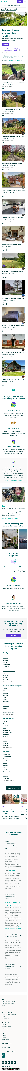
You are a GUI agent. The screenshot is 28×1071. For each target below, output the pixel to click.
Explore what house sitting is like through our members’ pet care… (10, 817)
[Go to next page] (16, 390)
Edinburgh (5, 693)
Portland (5, 726)
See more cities (7, 747)
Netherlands (6, 778)
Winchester (6, 706)
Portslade (5, 679)
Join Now (20, 1)
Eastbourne (6, 660)
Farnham (5, 710)
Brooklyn (5, 745)
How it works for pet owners (8, 1001)
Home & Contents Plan (7, 1012)
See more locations (8, 682)
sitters (3, 806)
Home (3, 49)
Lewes (4, 656)
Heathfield (6, 666)
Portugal (5, 776)
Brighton (5, 695)
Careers (3, 1031)
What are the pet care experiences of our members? (9, 811)
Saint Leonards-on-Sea (9, 671)
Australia (5, 758)
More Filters (13, 9)
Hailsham (5, 669)
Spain (4, 767)
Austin (4, 728)
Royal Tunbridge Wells (8, 712)
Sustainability (5, 1028)
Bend (4, 739)
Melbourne (6, 734)
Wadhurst (5, 675)
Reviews (3, 1016)
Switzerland (6, 774)
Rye (4, 673)
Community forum (6, 1026)
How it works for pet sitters (8, 1003)
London (5, 688)
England (16, 50)
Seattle (5, 723)
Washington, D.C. (7, 732)
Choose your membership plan (12, 902)
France (5, 763)
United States (6, 754)
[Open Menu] (25, 1)
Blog (3, 1033)
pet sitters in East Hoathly (14, 61)
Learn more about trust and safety (13, 614)
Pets (7, 9)
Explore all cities (13, 788)
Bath (4, 697)
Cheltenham (6, 704)
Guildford (5, 708)
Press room (4, 1035)
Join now (5, 44)
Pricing (3, 1005)
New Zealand (6, 771)
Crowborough (6, 664)
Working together (6, 1039)
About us (4, 1024)
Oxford (5, 699)
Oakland (5, 736)
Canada (5, 761)
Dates (2, 9)
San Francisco (6, 730)
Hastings (5, 658)
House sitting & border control (9, 1014)
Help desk (4, 1010)
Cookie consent (5, 1018)
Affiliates (4, 1037)
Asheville (5, 743)
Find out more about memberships (13, 480)
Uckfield (5, 662)
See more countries (8, 780)
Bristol (5, 691)
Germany (5, 765)
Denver (5, 721)
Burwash (5, 677)
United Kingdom (8, 50)
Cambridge (6, 701)
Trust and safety (6, 1008)
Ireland (5, 769)
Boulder (5, 741)
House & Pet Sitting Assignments (15, 49)
